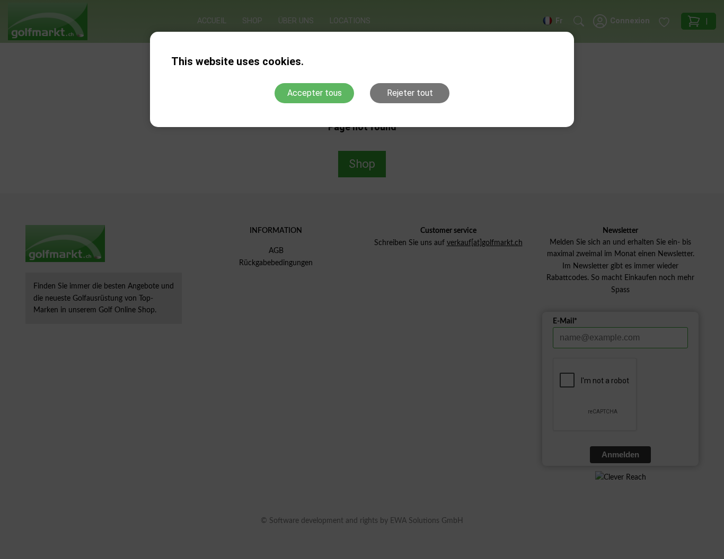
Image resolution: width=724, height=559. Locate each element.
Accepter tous (314, 93)
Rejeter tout (410, 93)
